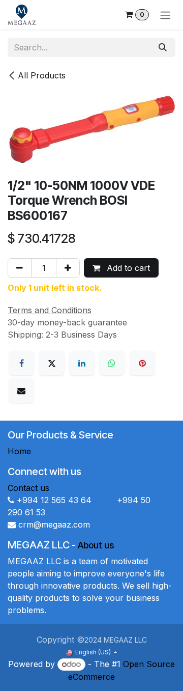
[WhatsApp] (112, 363)
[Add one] (68, 268)
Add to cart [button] (127, 268)
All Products (42, 75)
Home (19, 451)
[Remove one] (20, 268)
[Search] (162, 47)
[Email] (21, 390)
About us (96, 545)
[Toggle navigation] (165, 14)
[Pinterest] (142, 363)
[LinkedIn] (82, 363)
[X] (52, 363)
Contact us (28, 488)
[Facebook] (21, 363)
